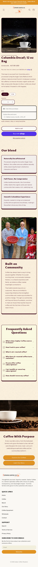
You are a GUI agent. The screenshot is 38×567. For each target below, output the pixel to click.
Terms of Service (7, 529)
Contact (4, 517)
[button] (4, 10)
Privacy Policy (6, 533)
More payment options (19, 138)
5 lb (13, 94)
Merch (4, 503)
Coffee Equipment (7, 510)
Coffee (4, 499)
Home (4, 495)
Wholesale (5, 514)
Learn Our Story (19, 463)
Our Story (5, 506)
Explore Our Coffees (19, 457)
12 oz (5, 94)
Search (4, 526)
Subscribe (19, 552)
